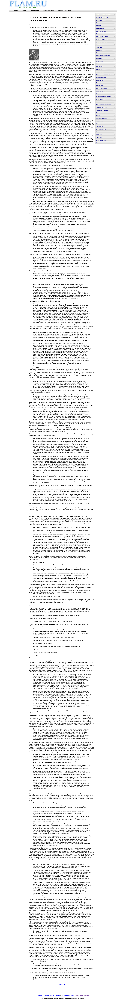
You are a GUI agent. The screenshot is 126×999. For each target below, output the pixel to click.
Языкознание (100, 143)
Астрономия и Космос (102, 17)
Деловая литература (102, 39)
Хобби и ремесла (101, 129)
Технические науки (101, 107)
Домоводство (100, 44)
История (98, 53)
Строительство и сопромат (103, 104)
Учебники (99, 113)
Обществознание (101, 77)
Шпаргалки (99, 132)
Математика (99, 66)
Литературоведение (102, 63)
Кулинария (99, 58)
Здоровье (99, 47)
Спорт (98, 102)
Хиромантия (99, 126)
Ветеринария (100, 28)
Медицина (99, 69)
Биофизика (99, 23)
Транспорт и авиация (102, 110)
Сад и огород (100, 93)
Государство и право (102, 36)
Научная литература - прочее (104, 74)
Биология (99, 20)
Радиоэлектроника (101, 88)
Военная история (101, 31)
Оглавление (61, 984)
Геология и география (102, 33)
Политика (99, 83)
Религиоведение (101, 91)
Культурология (100, 61)
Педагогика (99, 80)
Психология (99, 85)
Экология (99, 137)
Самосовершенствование (103, 96)
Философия (99, 121)
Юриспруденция (101, 140)
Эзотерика (99, 134)
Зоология (99, 50)
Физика (98, 115)
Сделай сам (99, 99)
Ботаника (99, 25)
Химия (98, 123)
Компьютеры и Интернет (103, 55)
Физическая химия (101, 118)
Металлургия (100, 72)
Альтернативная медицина (103, 14)
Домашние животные (102, 42)
